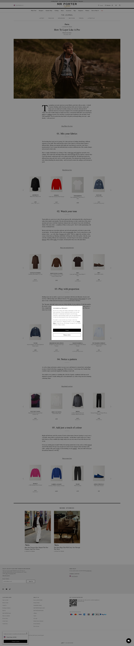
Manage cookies (67, 335)
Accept (67, 330)
